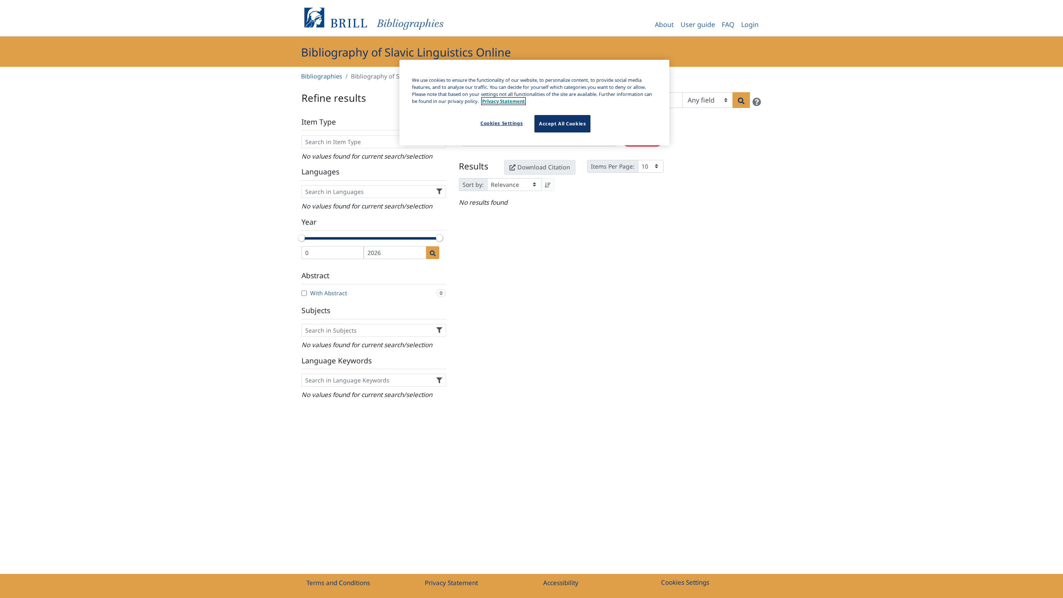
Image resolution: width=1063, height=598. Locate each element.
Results (473, 166)
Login (750, 24)
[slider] (301, 238)
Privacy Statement (451, 582)
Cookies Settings (685, 582)
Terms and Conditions (338, 582)
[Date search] (432, 252)
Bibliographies (321, 76)
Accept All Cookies (562, 123)
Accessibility (560, 582)
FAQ (728, 24)
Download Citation (543, 167)
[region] (534, 102)
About (664, 24)
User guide (698, 24)
